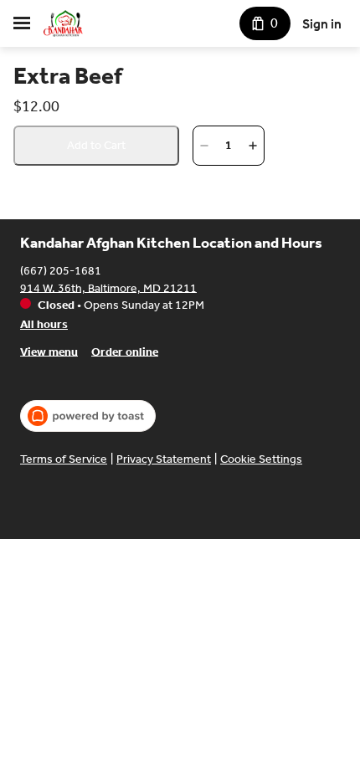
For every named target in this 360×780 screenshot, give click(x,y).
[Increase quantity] (253, 146)
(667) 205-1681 (60, 270)
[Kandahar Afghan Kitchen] (63, 23)
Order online (124, 351)
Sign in (322, 24)
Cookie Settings (261, 459)
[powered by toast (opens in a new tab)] (88, 416)
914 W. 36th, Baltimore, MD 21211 (108, 287)
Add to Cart (96, 145)
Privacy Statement (163, 459)
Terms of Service (63, 459)
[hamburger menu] (21, 23)
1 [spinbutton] (228, 145)
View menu (49, 351)
